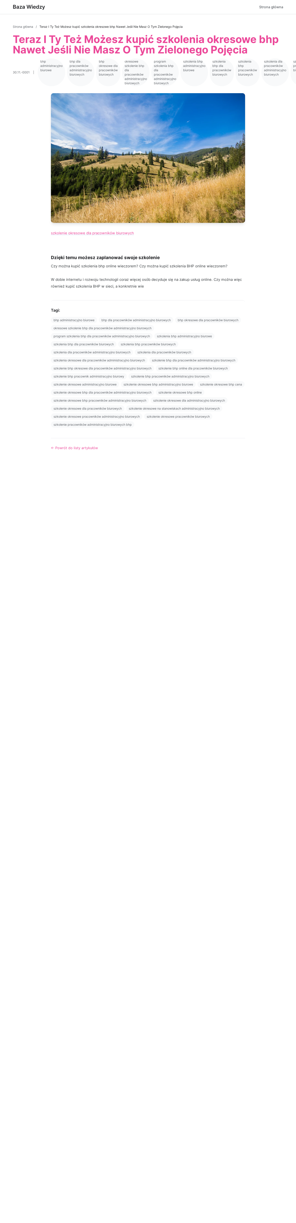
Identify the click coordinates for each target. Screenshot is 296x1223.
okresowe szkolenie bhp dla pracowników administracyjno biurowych (136, 72)
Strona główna (271, 7)
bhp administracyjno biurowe (51, 66)
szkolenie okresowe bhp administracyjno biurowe (158, 384)
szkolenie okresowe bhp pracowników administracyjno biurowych (100, 400)
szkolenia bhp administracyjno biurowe (194, 66)
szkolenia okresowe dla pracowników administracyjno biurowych (99, 360)
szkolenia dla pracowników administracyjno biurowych (275, 68)
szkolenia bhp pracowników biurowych (247, 68)
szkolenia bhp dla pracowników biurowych (221, 68)
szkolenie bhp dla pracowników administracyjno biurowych (193, 360)
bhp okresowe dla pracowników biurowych (108, 68)
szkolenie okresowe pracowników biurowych (178, 416)
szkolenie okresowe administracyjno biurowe (85, 384)
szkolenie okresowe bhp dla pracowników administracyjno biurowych (102, 392)
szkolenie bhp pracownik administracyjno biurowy (89, 376)
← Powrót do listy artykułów (74, 448)
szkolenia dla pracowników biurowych (164, 352)
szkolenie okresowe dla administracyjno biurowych (189, 400)
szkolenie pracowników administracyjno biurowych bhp (93, 424)
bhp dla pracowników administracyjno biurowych (81, 68)
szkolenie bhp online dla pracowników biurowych (193, 368)
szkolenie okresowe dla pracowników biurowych (92, 233)
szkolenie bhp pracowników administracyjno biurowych (170, 376)
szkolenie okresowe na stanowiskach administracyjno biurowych (174, 408)
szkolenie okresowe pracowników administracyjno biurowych (97, 416)
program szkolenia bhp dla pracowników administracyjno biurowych (165, 72)
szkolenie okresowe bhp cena (221, 384)
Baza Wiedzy (29, 7)
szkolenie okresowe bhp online (180, 392)
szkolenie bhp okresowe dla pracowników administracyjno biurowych (102, 368)
